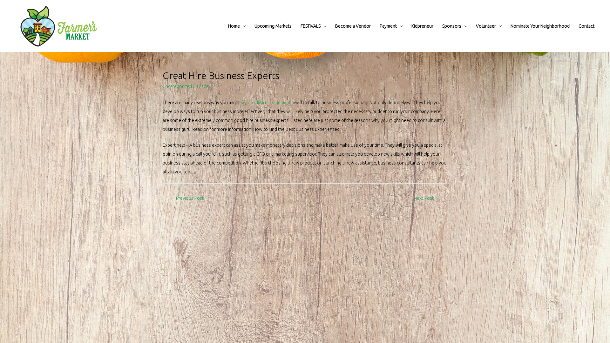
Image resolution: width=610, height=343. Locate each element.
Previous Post (187, 198)
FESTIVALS (311, 26)
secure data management (266, 102)
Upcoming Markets (273, 26)
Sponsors (451, 26)
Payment (388, 26)
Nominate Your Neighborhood (540, 26)
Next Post (427, 198)
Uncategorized (177, 86)
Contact (586, 26)
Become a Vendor (353, 26)
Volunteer (486, 26)
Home (234, 26)
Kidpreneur (422, 26)
